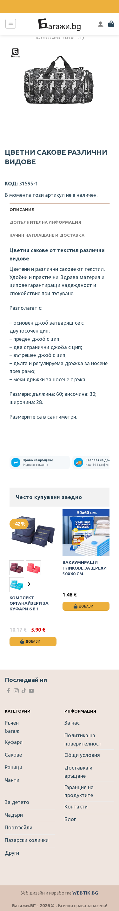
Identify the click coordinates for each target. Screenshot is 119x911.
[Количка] (111, 23)
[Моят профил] (100, 24)
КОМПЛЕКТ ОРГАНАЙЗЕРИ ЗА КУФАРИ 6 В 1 (29, 603)
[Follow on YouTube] (31, 691)
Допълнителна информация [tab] (45, 222)
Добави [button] (86, 606)
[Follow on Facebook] (8, 691)
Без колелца (74, 38)
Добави (32, 641)
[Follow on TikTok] (23, 691)
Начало (41, 38)
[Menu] (10, 24)
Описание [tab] (22, 209)
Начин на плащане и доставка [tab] (47, 235)
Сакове (55, 38)
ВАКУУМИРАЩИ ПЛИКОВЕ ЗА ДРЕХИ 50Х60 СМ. (85, 568)
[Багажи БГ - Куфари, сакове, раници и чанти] (59, 24)
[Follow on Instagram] (16, 691)
